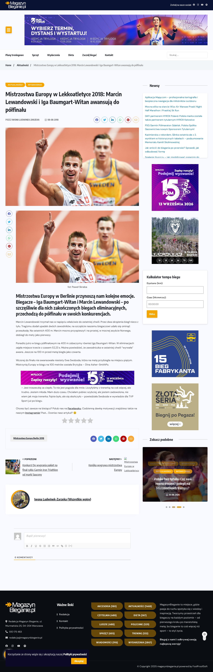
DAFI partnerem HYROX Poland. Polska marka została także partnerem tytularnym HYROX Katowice (173, 117)
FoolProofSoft (200, 666)
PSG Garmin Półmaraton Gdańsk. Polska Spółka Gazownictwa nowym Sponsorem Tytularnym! (76, 4)
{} (66, 546)
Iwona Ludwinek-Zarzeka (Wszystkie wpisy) (62, 499)
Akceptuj (78, 661)
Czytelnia (107, 615)
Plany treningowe (14, 55)
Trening (140, 633)
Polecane (140, 624)
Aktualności (23, 65)
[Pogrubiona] (27, 546)
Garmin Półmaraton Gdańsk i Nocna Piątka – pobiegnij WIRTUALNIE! (172, 483)
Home (8, 65)
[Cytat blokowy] (53, 546)
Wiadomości (107, 642)
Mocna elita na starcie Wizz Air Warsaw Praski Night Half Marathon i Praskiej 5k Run (173, 108)
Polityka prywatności (71, 627)
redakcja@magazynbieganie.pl (25, 637)
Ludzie (107, 624)
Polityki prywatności (75, 654)
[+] (70, 546)
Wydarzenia (53, 55)
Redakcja (64, 614)
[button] (166, 507)
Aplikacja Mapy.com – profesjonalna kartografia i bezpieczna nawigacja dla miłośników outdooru (171, 99)
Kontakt (109, 55)
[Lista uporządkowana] (44, 546)
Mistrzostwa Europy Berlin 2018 (28, 438)
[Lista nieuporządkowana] (49, 546)
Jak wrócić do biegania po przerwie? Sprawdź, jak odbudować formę (172, 149)
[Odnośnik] (62, 546)
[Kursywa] (31, 546)
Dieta (71, 55)
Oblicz (152, 314)
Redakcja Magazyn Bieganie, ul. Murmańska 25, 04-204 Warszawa (24, 623)
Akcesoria (107, 606)
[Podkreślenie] (36, 546)
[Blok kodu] (58, 546)
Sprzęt (35, 55)
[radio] (65, 421)
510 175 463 (15, 631)
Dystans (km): (155, 283)
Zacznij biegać (89, 55)
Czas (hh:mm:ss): (156, 297)
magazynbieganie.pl (168, 666)
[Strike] (40, 546)
